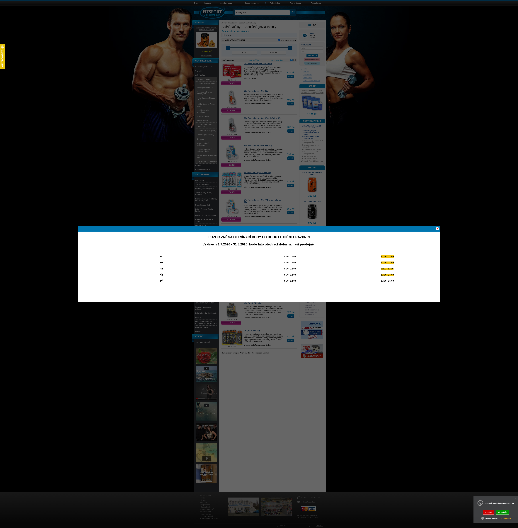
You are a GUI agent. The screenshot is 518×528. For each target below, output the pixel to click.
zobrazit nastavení (491, 518)
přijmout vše (502, 512)
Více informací (505, 518)
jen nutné (488, 512)
